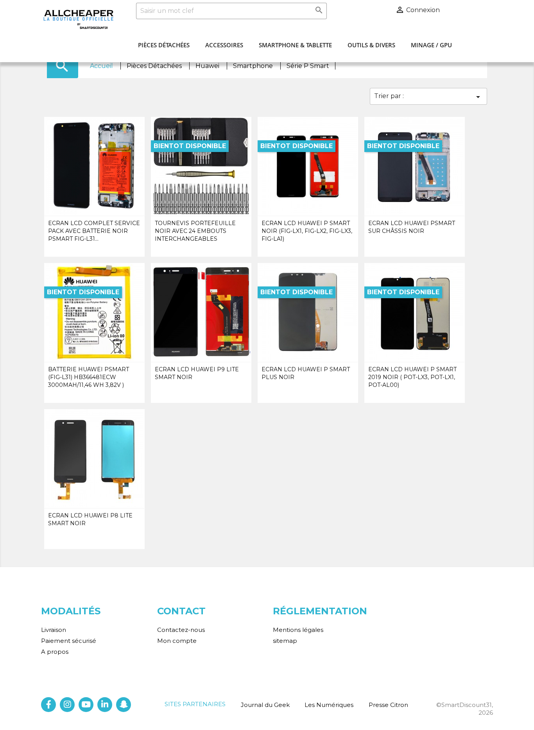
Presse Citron (388, 705)
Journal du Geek (265, 705)
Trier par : (428, 97)
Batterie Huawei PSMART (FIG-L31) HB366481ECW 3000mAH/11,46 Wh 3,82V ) (88, 377)
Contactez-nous (181, 629)
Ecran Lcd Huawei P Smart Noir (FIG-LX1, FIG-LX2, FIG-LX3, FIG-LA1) (307, 231)
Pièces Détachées (164, 45)
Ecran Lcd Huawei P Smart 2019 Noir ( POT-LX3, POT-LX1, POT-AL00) (412, 377)
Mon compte (177, 640)
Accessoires (224, 45)
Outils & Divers (371, 45)
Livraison (53, 629)
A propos (54, 651)
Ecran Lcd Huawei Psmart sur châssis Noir (411, 227)
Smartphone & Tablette (295, 45)
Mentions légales (298, 629)
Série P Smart (308, 66)
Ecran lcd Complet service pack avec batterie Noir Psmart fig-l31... (94, 231)
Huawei (208, 66)
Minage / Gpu (431, 45)
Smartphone (253, 66)
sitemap (285, 640)
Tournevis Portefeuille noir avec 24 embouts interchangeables (195, 231)
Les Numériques (329, 705)
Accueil (102, 66)
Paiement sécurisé (68, 640)
